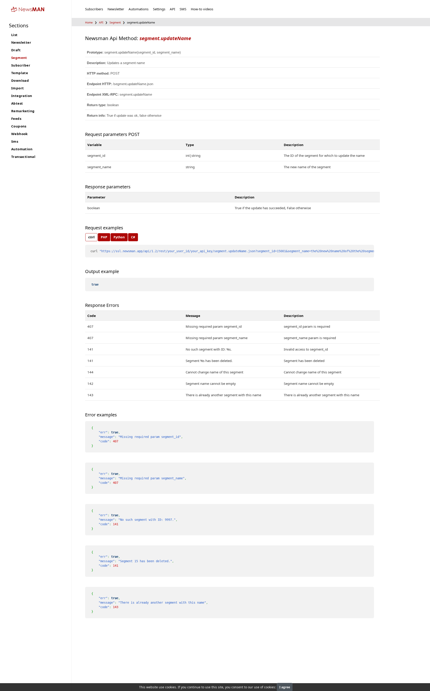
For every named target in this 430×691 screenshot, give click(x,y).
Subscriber (20, 65)
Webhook (19, 133)
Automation (21, 149)
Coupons (18, 126)
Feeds (16, 118)
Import (17, 88)
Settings (159, 9)
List (14, 34)
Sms (14, 141)
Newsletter (21, 42)
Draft (16, 50)
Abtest (17, 103)
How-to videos (202, 9)
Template (19, 73)
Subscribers (94, 9)
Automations (138, 9)
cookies (170, 687)
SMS (183, 9)
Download (20, 80)
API (172, 9)
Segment (19, 57)
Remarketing (22, 111)
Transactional (23, 156)
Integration (21, 95)
